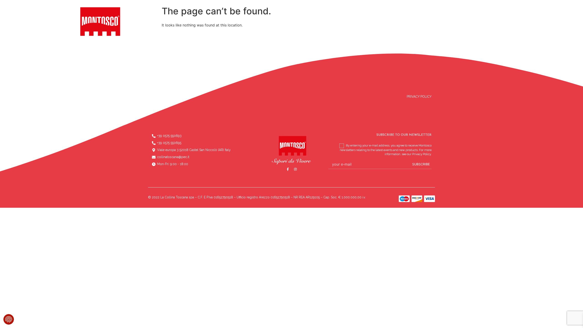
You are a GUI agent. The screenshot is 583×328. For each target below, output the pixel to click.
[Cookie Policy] (8, 319)
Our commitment (289, 28)
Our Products (324, 28)
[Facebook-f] (288, 169)
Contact (406, 28)
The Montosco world (247, 28)
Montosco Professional (369, 28)
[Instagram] (295, 169)
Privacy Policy (419, 96)
